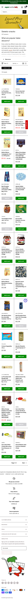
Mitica (17, 150)
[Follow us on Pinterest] (11, 583)
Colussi (4, 344)
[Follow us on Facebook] (3, 583)
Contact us (14, 503)
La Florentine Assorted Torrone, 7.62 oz (6, 92)
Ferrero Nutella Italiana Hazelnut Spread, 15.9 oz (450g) (20, 252)
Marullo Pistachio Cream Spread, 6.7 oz (20, 347)
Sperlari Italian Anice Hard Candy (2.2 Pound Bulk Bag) (20, 189)
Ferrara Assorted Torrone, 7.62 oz (20, 91)
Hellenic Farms (19, 374)
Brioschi (18, 279)
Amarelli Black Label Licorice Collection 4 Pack (21, 446)
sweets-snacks (7, 68)
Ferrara (18, 89)
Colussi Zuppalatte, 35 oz (7, 346)
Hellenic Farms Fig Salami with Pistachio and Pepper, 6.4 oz (20, 379)
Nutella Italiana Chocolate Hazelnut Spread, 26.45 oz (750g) (7, 252)
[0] (25, 7)
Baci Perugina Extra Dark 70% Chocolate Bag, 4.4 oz (21, 317)
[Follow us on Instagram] (8, 583)
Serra (17, 407)
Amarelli (18, 442)
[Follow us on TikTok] (17, 583)
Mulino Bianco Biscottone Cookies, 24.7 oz (7, 283)
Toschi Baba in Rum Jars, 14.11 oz (7, 219)
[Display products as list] (25, 63)
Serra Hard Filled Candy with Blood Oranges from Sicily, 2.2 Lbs (21, 411)
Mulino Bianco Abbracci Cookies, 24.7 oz (6, 123)
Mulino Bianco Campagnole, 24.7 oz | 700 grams (6, 154)
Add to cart (7, 101)
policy (18, 493)
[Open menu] (2, 7)
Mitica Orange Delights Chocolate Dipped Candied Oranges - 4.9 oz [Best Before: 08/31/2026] (7, 413)
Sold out (21, 132)
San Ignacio (5, 313)
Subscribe (7, 553)
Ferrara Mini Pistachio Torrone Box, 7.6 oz (20, 220)
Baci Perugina (5, 184)
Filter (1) (6, 63)
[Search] (24, 12)
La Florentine (5, 89)
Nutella (4, 247)
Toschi (3, 216)
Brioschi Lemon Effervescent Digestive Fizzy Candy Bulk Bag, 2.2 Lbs (21, 285)
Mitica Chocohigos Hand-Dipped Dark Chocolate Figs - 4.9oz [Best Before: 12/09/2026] (21, 156)
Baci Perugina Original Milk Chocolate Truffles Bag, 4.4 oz (6, 189)
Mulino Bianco (5, 119)
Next (23, 463)
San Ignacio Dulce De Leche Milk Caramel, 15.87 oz (6, 317)
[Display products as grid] (23, 63)
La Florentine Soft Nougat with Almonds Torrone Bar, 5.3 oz (6, 379)
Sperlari (18, 184)
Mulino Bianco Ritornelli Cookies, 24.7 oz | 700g (20, 123)
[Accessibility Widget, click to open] (25, 300)
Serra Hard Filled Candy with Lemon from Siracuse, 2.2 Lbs (7, 447)
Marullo (18, 344)
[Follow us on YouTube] (14, 583)
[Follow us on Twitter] (6, 583)
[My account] (22, 7)
